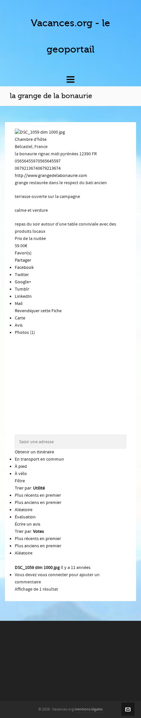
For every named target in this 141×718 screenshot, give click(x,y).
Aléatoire (23, 510)
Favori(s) (23, 253)
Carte (20, 318)
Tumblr (22, 289)
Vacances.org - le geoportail (70, 36)
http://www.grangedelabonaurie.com (51, 176)
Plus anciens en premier (38, 503)
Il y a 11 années (76, 568)
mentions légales (88, 709)
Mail (19, 304)
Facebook (24, 268)
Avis (19, 325)
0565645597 (49, 161)
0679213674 (49, 168)
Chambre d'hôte (31, 139)
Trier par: (30, 488)
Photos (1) (25, 333)
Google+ (23, 282)
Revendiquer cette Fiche (38, 311)
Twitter (22, 275)
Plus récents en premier (38, 495)
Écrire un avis (27, 524)
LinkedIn (23, 296)
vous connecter (53, 575)
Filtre (20, 481)
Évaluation (25, 517)
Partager (23, 260)
